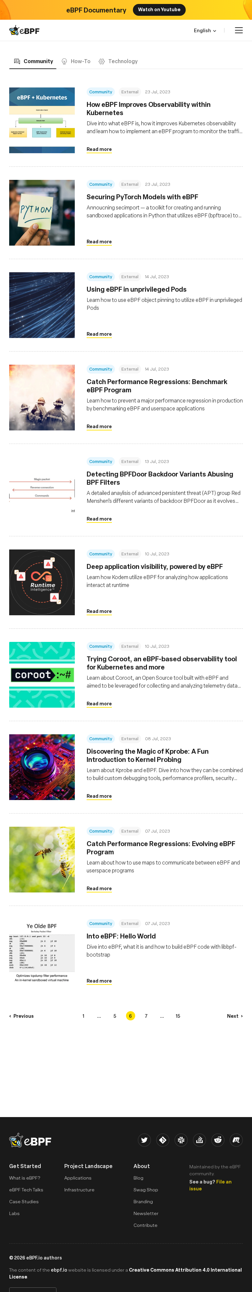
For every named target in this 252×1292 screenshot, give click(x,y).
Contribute (146, 1225)
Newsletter (146, 1213)
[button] (21, 1015)
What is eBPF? (24, 1178)
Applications (78, 1178)
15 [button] (178, 1015)
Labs (14, 1213)
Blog (138, 1178)
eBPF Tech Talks (26, 1189)
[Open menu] (238, 30)
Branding (143, 1201)
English (202, 30)
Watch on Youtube (159, 9)
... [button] (99, 1015)
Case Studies (24, 1201)
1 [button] (83, 1015)
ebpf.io (59, 1269)
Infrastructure (79, 1189)
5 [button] (115, 1015)
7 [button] (146, 1015)
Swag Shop (146, 1189)
